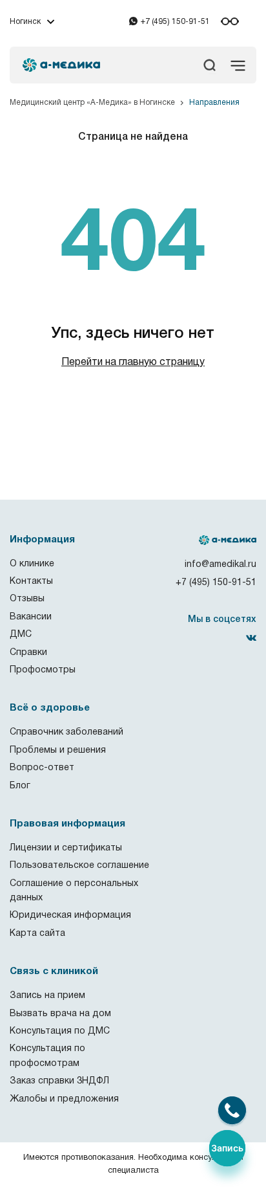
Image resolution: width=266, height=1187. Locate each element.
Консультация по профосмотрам (47, 1056)
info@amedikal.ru (220, 564)
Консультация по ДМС (60, 1031)
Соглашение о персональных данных (74, 891)
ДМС (21, 634)
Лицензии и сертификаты (66, 848)
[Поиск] (212, 73)
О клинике (32, 564)
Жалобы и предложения (64, 1099)
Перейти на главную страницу (133, 362)
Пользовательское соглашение (79, 865)
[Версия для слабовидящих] (230, 21)
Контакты (31, 581)
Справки (28, 653)
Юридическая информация (70, 915)
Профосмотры (43, 670)
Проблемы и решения (58, 750)
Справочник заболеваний (66, 732)
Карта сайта (37, 933)
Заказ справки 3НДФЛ (59, 1081)
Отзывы (27, 599)
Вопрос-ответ (42, 768)
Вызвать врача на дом (60, 1014)
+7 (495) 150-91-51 (175, 21)
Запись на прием (47, 996)
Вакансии (31, 617)
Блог (20, 786)
